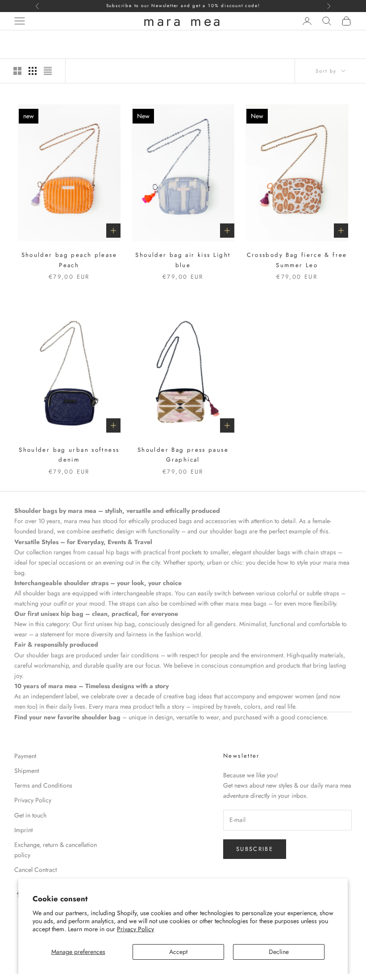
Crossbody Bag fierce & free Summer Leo (297, 260)
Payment (25, 755)
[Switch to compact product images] (48, 71)
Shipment (26, 770)
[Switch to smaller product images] (33, 71)
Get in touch (30, 815)
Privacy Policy (135, 928)
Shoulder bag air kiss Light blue (182, 260)
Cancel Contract (35, 869)
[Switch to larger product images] (17, 71)
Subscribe (254, 849)
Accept (178, 951)
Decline (279, 951)
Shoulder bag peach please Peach (69, 260)
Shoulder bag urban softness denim (69, 455)
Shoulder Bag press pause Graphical (183, 455)
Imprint (23, 829)
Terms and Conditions (43, 785)
